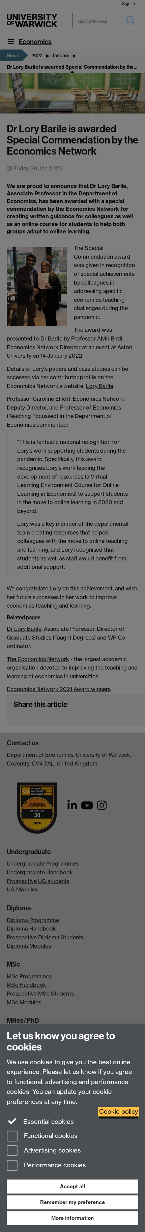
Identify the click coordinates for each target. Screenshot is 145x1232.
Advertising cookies (51, 1151)
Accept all (72, 1186)
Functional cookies (50, 1136)
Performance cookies (54, 1165)
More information (72, 1218)
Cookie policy (118, 1111)
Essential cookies (48, 1122)
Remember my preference (72, 1202)
